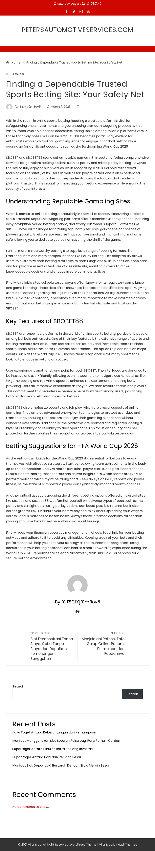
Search (18, 686)
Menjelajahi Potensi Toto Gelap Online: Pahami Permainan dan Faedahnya (103, 643)
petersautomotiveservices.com (77, 29)
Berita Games (15, 74)
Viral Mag (106, 845)
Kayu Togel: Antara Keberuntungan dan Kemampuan (54, 732)
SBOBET (12, 308)
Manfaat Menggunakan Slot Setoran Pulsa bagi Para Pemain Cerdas (66, 740)
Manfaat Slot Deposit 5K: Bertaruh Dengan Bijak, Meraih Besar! (61, 765)
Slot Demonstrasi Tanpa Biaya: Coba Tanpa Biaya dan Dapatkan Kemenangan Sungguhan (51, 646)
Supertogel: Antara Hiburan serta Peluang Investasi (52, 749)
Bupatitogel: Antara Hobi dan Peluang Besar (46, 757)
